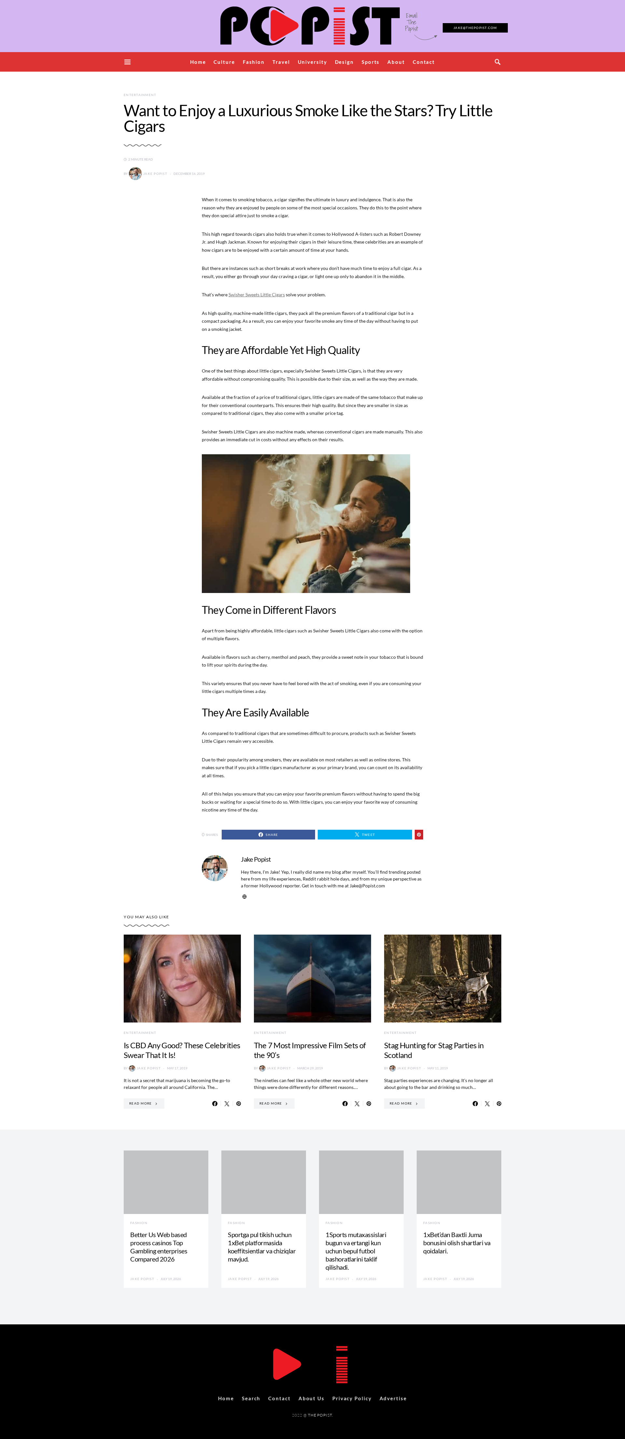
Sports (371, 62)
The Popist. (320, 1415)
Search (251, 1398)
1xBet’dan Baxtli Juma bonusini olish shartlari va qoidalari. (457, 1243)
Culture (224, 62)
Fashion (254, 62)
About (396, 62)
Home (198, 62)
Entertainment (140, 95)
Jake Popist (155, 174)
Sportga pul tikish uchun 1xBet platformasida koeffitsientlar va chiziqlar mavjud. (262, 1247)
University (312, 62)
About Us (312, 1398)
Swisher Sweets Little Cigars (257, 294)
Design (344, 62)
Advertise (393, 1398)
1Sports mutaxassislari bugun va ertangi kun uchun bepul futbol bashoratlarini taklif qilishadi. (356, 1251)
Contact (424, 62)
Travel (281, 62)
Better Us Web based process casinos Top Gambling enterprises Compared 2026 (158, 1247)
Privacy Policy (352, 1398)
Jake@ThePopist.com (475, 28)
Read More (140, 1103)
